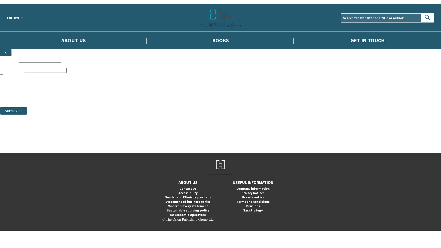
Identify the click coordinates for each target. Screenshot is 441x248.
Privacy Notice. (91, 97)
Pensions (253, 206)
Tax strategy (253, 210)
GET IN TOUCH (368, 40)
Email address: (11, 70)
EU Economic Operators (188, 215)
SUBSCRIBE (13, 111)
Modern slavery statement (188, 206)
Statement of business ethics (187, 202)
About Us (73, 40)
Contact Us (188, 188)
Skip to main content (15, 2)
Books (220, 40)
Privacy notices (253, 193)
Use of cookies (253, 197)
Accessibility (188, 193)
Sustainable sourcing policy (188, 210)
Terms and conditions (253, 202)
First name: (9, 65)
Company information (253, 188)
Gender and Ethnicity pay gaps (188, 197)
